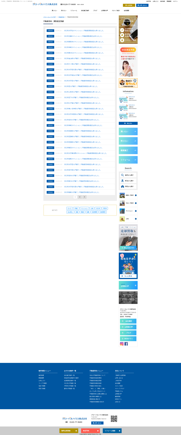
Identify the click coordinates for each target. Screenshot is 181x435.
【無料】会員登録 (120, 375)
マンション (84, 208)
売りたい (63, 10)
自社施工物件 (85, 10)
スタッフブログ (119, 388)
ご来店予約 (118, 380)
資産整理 (102, 212)
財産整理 (94, 212)
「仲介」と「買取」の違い (97, 388)
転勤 (88, 212)
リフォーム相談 (110, 431)
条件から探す (129, 175)
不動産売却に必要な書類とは (98, 394)
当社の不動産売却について (97, 375)
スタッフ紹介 (116, 10)
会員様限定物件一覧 (70, 380)
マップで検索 (43, 383)
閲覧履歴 (169, 1)
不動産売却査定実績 (95, 380)
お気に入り (155, 1)
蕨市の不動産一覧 (69, 388)
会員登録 (129, 5)
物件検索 (162, 1)
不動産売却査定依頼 (95, 383)
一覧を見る (129, 123)
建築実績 (117, 396)
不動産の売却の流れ (95, 386)
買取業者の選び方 (95, 399)
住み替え (70, 212)
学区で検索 (42, 388)
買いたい (54, 10)
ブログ (95, 10)
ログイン (175, 1)
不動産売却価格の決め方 (97, 401)
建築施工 (124, 150)
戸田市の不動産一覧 (70, 386)
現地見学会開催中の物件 (71, 378)
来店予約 (148, 1)
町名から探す (129, 181)
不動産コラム (119, 391)
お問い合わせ (143, 5)
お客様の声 (104, 10)
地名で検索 (42, 386)
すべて (70, 208)
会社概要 (126, 10)
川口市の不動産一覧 (70, 383)
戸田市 (105, 208)
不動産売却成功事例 (95, 378)
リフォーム (74, 10)
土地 (92, 208)
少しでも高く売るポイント (97, 391)
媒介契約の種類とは (95, 396)
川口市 (98, 208)
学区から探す (129, 186)
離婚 (82, 212)
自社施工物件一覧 (69, 375)
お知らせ (117, 401)
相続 (77, 212)
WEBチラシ (128, 338)
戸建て (76, 208)
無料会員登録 (65, 431)
